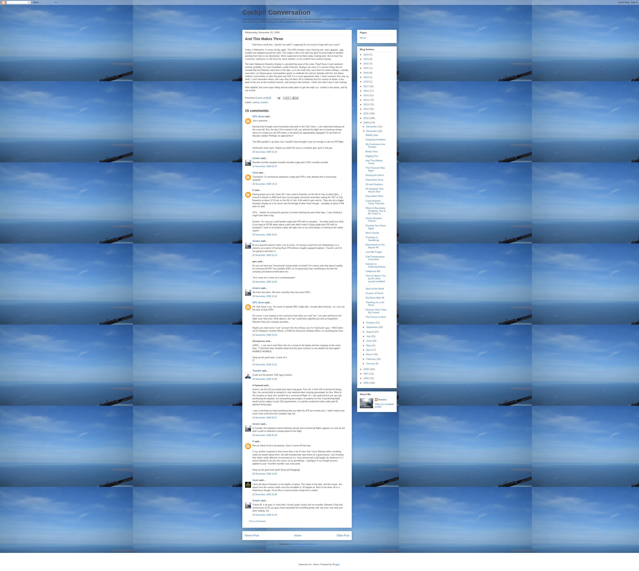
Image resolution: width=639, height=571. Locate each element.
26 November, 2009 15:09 (264, 494)
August (370, 331)
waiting (256, 102)
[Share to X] (291, 98)
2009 (366, 122)
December (372, 126)
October (370, 322)
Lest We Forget (374, 252)
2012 (366, 109)
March (370, 354)
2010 (366, 118)
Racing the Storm (375, 175)
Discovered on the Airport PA (375, 246)
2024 (366, 54)
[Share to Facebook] (294, 98)
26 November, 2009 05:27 (264, 417)
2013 (366, 104)
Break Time (372, 151)
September (372, 327)
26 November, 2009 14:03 (264, 474)
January (370, 363)
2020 (366, 72)
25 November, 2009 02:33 (264, 152)
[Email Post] (278, 98)
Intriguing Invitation (376, 139)
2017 (366, 86)
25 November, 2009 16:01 (264, 234)
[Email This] (284, 98)
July (368, 336)
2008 (366, 369)
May (368, 345)
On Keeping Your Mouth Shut (375, 190)
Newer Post (252, 535)
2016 (366, 90)
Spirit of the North (375, 288)
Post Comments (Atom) (303, 544)
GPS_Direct (258, 116)
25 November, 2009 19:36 (264, 296)
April (369, 350)
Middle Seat (372, 135)
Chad (255, 172)
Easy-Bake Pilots (374, 196)
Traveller (256, 370)
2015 (366, 95)
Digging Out (372, 156)
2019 (366, 77)
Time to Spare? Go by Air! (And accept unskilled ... (376, 279)
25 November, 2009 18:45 (264, 282)
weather (264, 102)
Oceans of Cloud (374, 293)
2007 (366, 373)
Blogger (336, 564)
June (369, 340)
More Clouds (372, 232)
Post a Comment (257, 521)
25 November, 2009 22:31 (264, 364)
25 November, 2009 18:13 (264, 255)
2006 (366, 378)
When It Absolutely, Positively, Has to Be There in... (376, 211)
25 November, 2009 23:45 (264, 379)
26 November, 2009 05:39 (264, 435)
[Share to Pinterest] (297, 98)
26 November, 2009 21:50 (264, 515)
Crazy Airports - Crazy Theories (375, 202)
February (371, 359)
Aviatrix (256, 158)
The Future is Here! (376, 317)
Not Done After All (375, 297)
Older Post (343, 535)
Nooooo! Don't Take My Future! (376, 311)
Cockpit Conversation (276, 12)
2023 (366, 59)
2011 (366, 113)
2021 (366, 68)
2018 (366, 81)
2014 (366, 100)
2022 (366, 63)
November (372, 131)
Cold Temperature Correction (375, 258)
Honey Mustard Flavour (374, 219)
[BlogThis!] (287, 98)
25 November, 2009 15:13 (264, 184)
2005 (366, 382)
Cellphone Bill (373, 271)
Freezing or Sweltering (372, 238)
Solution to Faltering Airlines (376, 265)
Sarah (255, 480)
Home (297, 535)
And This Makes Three (374, 162)
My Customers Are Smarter (375, 145)
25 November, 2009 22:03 (264, 335)
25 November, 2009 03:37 (264, 166)
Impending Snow (374, 179)
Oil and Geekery (374, 184)
